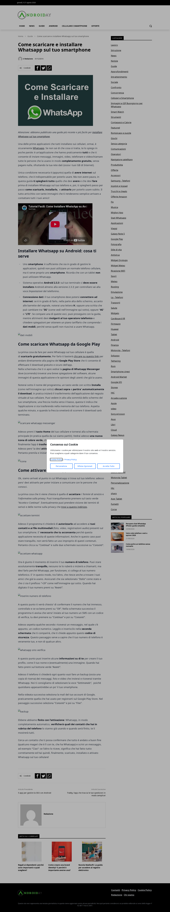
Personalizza (61, 466)
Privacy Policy (70, 459)
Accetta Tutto (108, 466)
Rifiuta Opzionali (85, 466)
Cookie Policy (56, 459)
